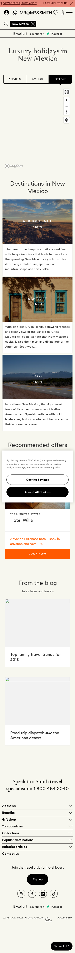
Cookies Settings (37, 479)
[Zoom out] (67, 106)
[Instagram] (21, 894)
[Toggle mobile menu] (69, 12)
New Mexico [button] (20, 23)
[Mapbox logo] (14, 166)
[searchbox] (56, 24)
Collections (10, 833)
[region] (37, 128)
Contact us (10, 854)
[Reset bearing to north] (67, 112)
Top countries (12, 826)
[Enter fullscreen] (67, 92)
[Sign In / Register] (6, 12)
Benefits (8, 813)
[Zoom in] (67, 100)
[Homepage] (36, 12)
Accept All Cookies (38, 492)
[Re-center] (67, 120)
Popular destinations (17, 840)
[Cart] (62, 12)
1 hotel (37, 226)
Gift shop (9, 819)
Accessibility (65, 917)
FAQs (13, 917)
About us (9, 806)
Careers (39, 917)
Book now (37, 553)
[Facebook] (32, 894)
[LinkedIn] (43, 894)
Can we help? (61, 946)
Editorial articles (14, 847)
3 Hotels (15, 79)
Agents (29, 917)
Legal (6, 917)
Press (20, 917)
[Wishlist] (56, 12)
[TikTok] (54, 894)
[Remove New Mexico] (32, 23)
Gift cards (48, 918)
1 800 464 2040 (51, 788)
